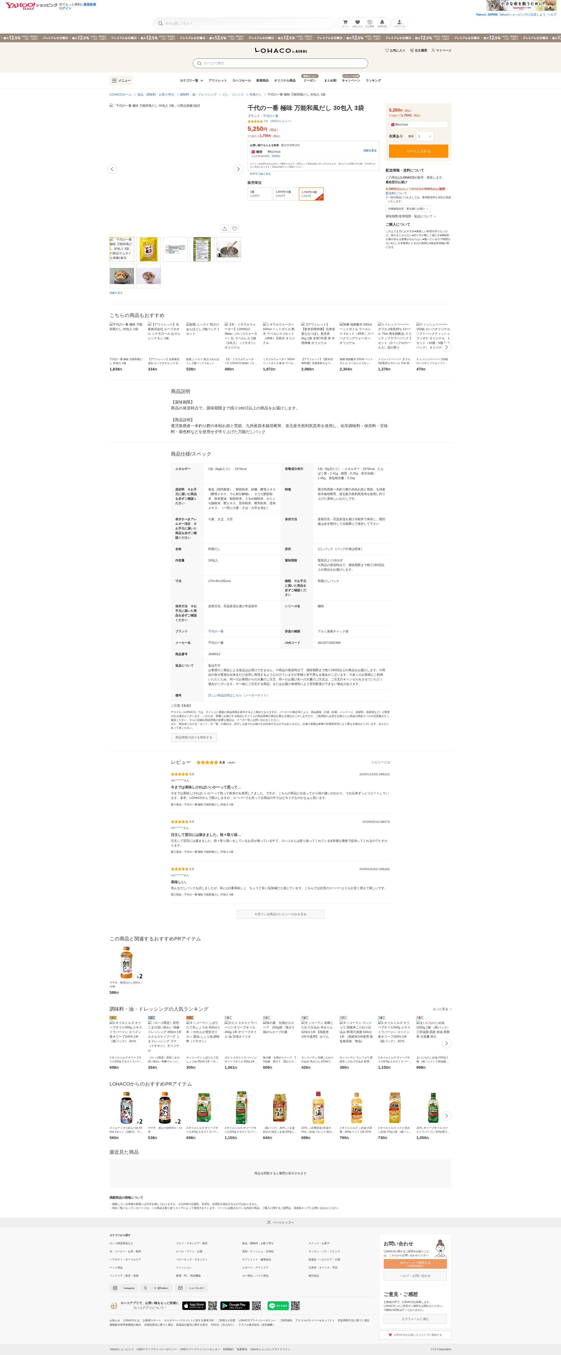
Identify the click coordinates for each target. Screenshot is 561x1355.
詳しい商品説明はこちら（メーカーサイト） (239, 695)
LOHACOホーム (121, 94)
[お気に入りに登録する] (235, 229)
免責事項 (242, 1349)
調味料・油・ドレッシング (198, 94)
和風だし (256, 94)
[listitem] (143, 1243)
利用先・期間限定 (271, 156)
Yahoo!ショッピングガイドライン (270, 1349)
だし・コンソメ (233, 94)
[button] (425, 136)
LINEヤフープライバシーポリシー (157, 1349)
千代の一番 (216, 631)
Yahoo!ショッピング (122, 1349)
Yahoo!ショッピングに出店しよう (522, 14)
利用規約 (228, 1349)
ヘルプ (552, 14)
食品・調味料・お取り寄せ (155, 94)
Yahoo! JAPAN (486, 14)
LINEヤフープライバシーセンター (200, 1349)
